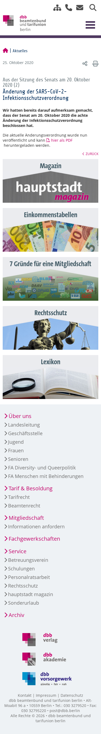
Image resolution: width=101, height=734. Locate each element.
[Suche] (90, 7)
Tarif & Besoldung (31, 488)
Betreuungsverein (28, 560)
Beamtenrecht (24, 505)
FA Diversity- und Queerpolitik (42, 467)
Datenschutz (72, 695)
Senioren (18, 459)
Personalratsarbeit (29, 577)
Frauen (16, 450)
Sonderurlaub (23, 603)
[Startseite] (5, 51)
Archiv (16, 615)
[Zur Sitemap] (55, 7)
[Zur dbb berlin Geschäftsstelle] (66, 7)
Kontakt (25, 695)
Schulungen (21, 568)
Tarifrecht (19, 497)
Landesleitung (24, 424)
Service (17, 551)
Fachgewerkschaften (34, 538)
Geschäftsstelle (25, 433)
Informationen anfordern (36, 526)
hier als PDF (61, 140)
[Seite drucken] (94, 63)
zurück (92, 154)
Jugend (16, 442)
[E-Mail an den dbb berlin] (78, 7)
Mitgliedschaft (26, 517)
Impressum (46, 695)
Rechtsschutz (23, 585)
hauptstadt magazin (30, 594)
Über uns (20, 416)
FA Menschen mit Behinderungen (45, 476)
